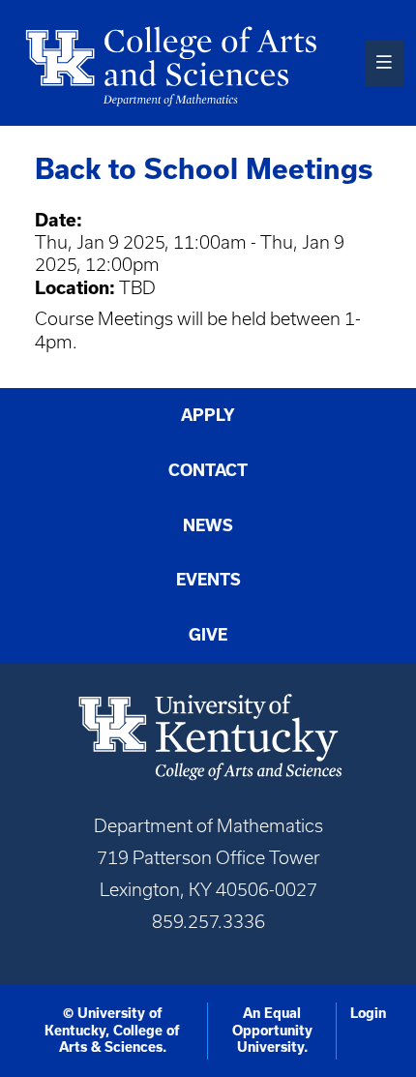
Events (208, 579)
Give (208, 634)
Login (368, 1013)
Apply (208, 415)
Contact (208, 470)
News (208, 525)
